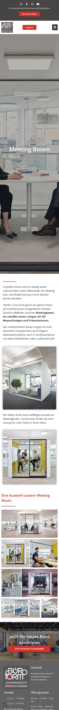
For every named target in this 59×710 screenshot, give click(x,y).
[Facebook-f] (26, 4)
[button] (55, 27)
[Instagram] (32, 4)
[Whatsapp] (21, 4)
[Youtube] (37, 4)
